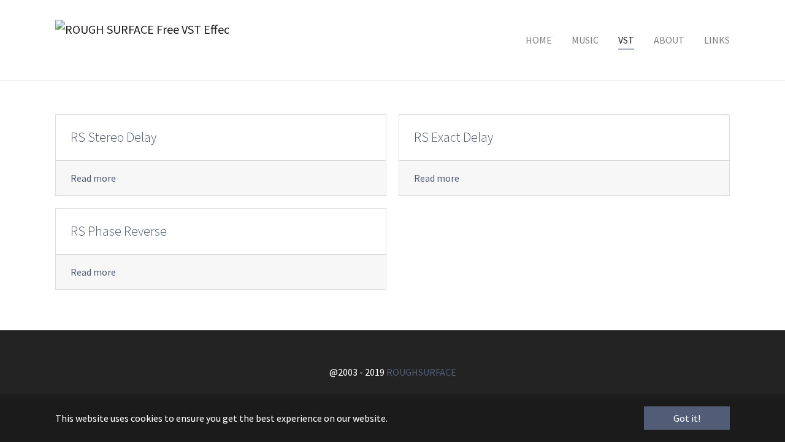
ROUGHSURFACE (421, 372)
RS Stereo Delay (113, 137)
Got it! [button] (686, 418)
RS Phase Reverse (119, 231)
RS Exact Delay (453, 137)
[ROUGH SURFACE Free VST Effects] (142, 40)
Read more (93, 178)
